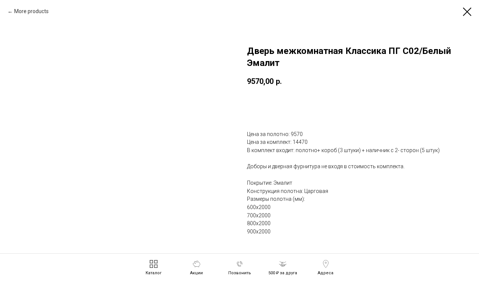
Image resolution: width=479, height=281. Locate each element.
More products (31, 11)
